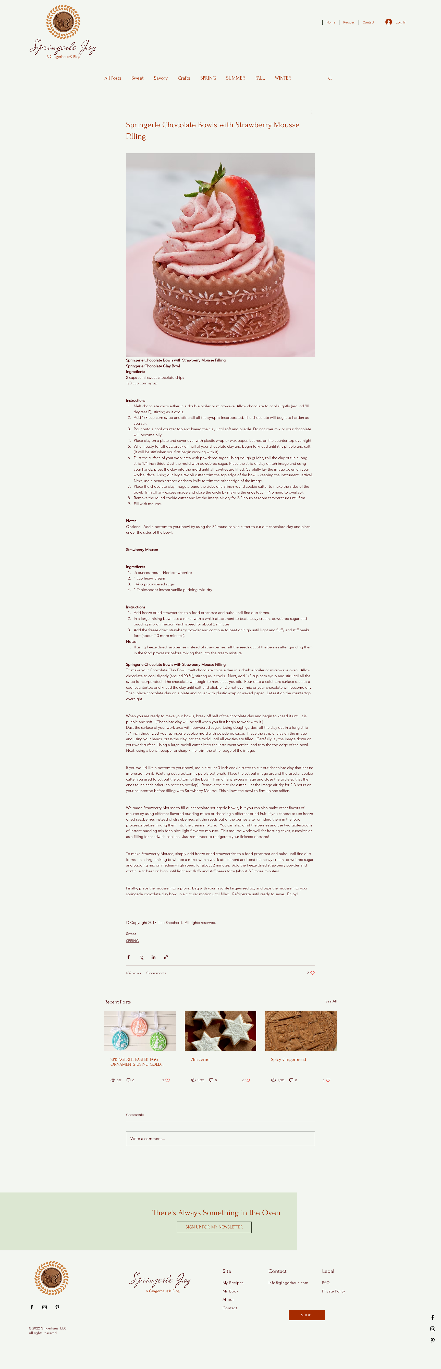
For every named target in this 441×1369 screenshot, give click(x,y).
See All (331, 1001)
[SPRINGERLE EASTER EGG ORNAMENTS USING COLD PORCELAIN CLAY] (140, 1031)
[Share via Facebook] (128, 957)
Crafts (184, 78)
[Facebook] (433, 1317)
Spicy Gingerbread (288, 1059)
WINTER (283, 78)
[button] (330, 78)
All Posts (112, 78)
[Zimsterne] (220, 1031)
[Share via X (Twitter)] (141, 957)
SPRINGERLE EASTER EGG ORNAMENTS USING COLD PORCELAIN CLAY (136, 1062)
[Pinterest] (433, 1340)
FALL (260, 78)
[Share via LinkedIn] (153, 957)
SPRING (208, 78)
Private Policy (333, 1291)
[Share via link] (166, 957)
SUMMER (235, 78)
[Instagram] (433, 1329)
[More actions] (312, 112)
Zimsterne (200, 1059)
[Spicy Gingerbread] (301, 1031)
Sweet (137, 78)
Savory (161, 78)
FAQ (326, 1282)
